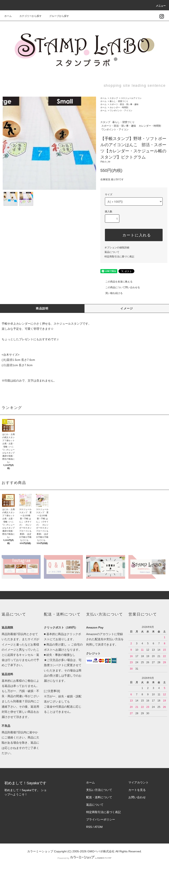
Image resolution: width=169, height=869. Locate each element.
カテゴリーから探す (30, 16)
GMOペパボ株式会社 (101, 851)
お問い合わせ (137, 797)
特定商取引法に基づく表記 (119, 256)
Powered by (63, 858)
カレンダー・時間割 (119, 107)
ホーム (8, 16)
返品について (111, 252)
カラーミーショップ (40, 851)
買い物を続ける (114, 293)
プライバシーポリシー (100, 819)
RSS (89, 827)
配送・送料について (99, 797)
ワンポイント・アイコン (121, 110)
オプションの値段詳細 (116, 247)
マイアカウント (138, 782)
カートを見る (137, 789)
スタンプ (114, 98)
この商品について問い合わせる (122, 287)
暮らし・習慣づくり (119, 101)
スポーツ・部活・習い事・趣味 (124, 104)
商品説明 (42, 308)
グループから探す (59, 16)
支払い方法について (99, 789)
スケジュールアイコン (131, 98)
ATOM (98, 827)
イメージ (126, 308)
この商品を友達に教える (119, 281)
